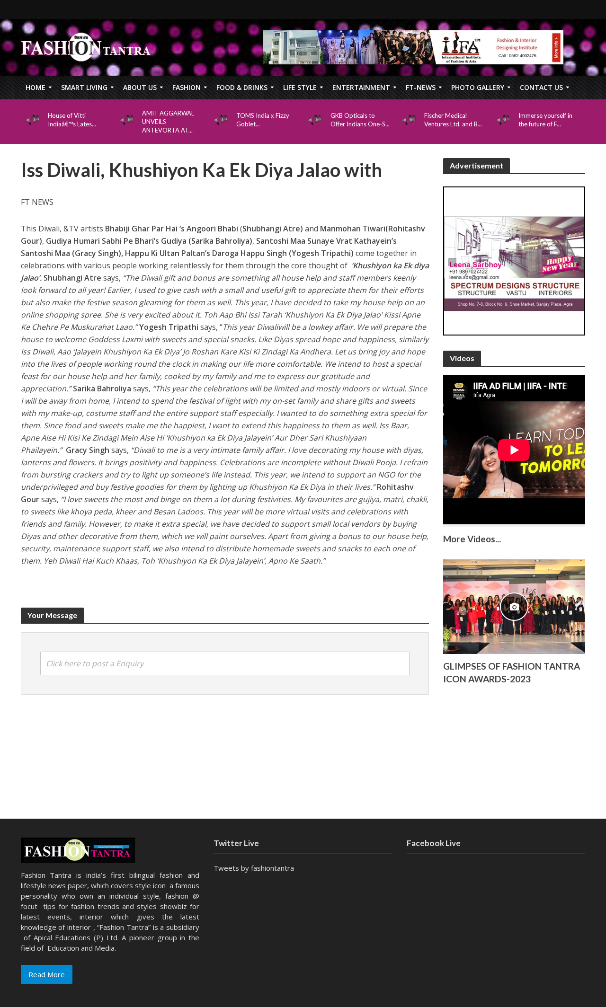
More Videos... (472, 538)
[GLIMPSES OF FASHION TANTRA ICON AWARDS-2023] (514, 605)
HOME (35, 87)
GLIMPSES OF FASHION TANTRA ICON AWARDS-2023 (511, 672)
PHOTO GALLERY (477, 87)
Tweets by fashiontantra (254, 868)
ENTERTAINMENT (361, 87)
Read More (46, 974)
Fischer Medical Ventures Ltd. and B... (453, 120)
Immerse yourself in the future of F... (545, 120)
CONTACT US (541, 87)
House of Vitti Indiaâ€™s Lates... (72, 120)
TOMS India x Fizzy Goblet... (262, 120)
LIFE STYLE (300, 87)
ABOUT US (140, 87)
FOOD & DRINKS (241, 87)
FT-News (421, 87)
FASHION (186, 87)
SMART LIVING (84, 87)
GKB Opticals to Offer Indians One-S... (360, 120)
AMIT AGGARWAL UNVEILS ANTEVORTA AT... (168, 121)
